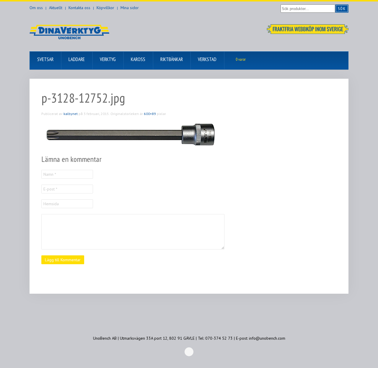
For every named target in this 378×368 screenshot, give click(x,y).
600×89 (150, 113)
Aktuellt (55, 7)
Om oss (36, 7)
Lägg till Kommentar (63, 259)
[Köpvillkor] (307, 28)
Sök (342, 8)
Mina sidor (129, 7)
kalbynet (70, 113)
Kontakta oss (79, 7)
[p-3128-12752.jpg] (130, 135)
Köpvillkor (105, 7)
